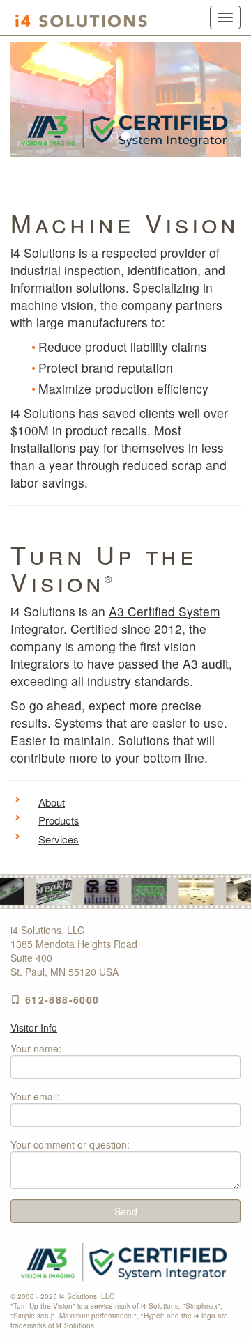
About (51, 802)
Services (58, 839)
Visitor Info (33, 1027)
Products (58, 820)
